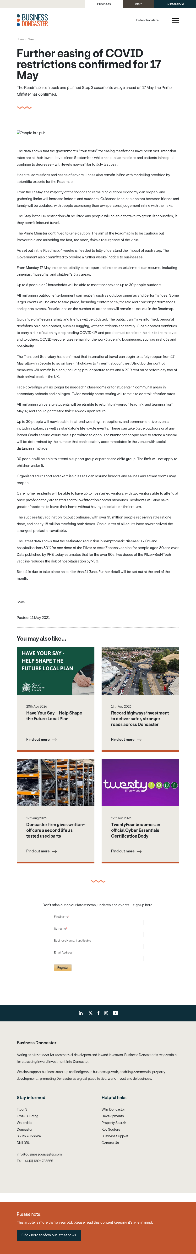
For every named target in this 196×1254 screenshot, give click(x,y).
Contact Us (110, 1143)
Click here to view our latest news (49, 1235)
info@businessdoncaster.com (39, 1154)
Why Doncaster (113, 1109)
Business (104, 4)
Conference (175, 4)
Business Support (115, 1136)
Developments (113, 1116)
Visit (138, 4)
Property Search (114, 1123)
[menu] (175, 20)
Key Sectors (111, 1129)
